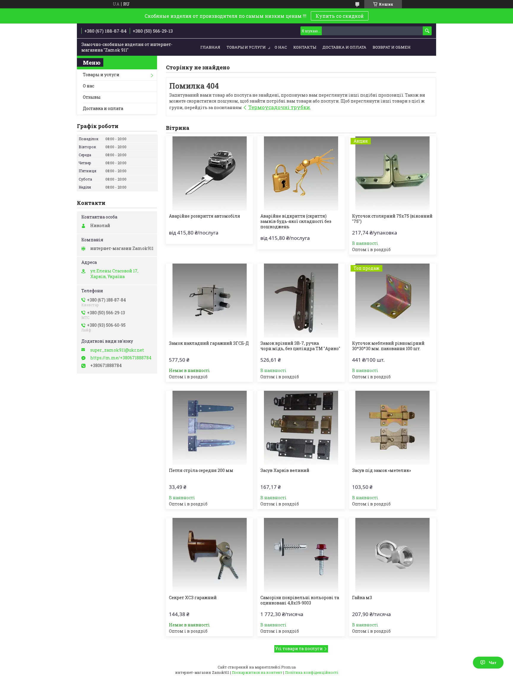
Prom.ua (288, 667)
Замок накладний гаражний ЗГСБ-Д (209, 343)
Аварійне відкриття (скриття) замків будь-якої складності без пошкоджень (295, 221)
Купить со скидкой (340, 16)
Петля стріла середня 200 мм (201, 470)
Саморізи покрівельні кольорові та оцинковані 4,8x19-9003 (299, 600)
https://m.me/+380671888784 (120, 357)
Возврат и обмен (392, 47)
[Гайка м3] (392, 555)
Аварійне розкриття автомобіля (204, 216)
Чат (492, 662)
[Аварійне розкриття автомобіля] (209, 173)
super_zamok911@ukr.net (117, 350)
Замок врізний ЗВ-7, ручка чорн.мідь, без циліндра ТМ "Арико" (300, 346)
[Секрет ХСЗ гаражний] (209, 555)
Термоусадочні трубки (279, 107)
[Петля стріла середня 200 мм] (209, 428)
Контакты (304, 47)
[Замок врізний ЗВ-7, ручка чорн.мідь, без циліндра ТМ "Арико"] (300, 301)
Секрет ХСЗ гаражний (193, 597)
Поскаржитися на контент (257, 672)
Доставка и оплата (344, 47)
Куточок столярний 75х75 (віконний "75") (392, 218)
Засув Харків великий (284, 470)
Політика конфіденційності (311, 672)
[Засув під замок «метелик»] (392, 428)
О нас (281, 47)
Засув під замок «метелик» (381, 470)
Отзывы (92, 97)
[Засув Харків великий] (300, 428)
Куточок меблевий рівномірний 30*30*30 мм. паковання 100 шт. (388, 346)
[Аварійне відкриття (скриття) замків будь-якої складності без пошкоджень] (300, 173)
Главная (210, 47)
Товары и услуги (246, 47)
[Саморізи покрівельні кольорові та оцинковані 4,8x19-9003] (300, 555)
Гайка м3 (362, 597)
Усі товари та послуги (299, 648)
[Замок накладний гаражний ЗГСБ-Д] (209, 301)
